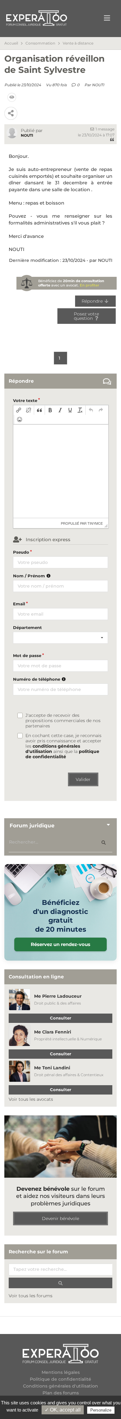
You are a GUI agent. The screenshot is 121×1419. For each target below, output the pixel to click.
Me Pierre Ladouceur (58, 996)
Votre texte (25, 400)
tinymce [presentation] (95, 523)
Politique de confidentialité (60, 1379)
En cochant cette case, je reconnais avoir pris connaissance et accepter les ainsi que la (63, 746)
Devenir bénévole (60, 1218)
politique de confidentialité (62, 754)
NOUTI (98, 85)
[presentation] (18, 410)
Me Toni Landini (52, 1068)
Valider (83, 779)
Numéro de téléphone (37, 679)
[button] (18, 410)
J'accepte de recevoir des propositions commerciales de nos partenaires (63, 721)
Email (19, 603)
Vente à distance (78, 43)
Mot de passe (27, 655)
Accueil (11, 43)
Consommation (40, 43)
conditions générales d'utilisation (52, 748)
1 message (104, 129)
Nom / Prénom (29, 575)
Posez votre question (86, 316)
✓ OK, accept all (63, 1409)
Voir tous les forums (30, 1295)
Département (27, 627)
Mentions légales (61, 1372)
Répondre (93, 301)
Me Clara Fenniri (52, 1032)
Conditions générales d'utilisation (60, 1385)
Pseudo (21, 552)
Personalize (100, 1410)
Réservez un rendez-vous (60, 944)
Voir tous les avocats (31, 1099)
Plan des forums (61, 1393)
